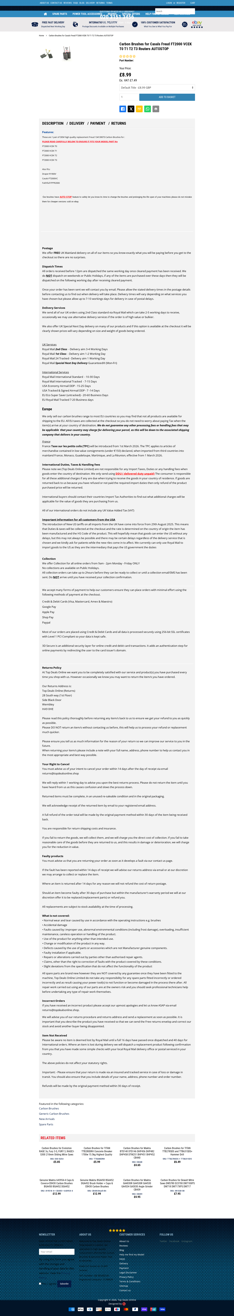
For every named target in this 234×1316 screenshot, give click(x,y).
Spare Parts (59, 13)
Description (53, 123)
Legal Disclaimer (128, 1272)
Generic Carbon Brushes (54, 1113)
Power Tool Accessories (87, 13)
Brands (112, 13)
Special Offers (131, 13)
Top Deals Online (127, 1299)
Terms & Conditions (129, 1281)
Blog (81, 3)
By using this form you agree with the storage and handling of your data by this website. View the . (56, 1268)
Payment (97, 123)
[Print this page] (155, 109)
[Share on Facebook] (122, 109)
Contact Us (56, 3)
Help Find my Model (157, 13)
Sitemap (123, 1285)
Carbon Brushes (49, 1108)
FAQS (75, 3)
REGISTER (181, 3)
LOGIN (169, 3)
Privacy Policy (126, 1276)
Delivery (90, 3)
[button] (127, 56)
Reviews (68, 3)
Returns (100, 3)
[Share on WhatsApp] (147, 109)
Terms (109, 3)
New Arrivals (182, 13)
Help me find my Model (131, 1254)
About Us (44, 3)
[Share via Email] (139, 109)
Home (45, 14)
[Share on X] (131, 109)
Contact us (125, 1290)
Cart (192, 3)
